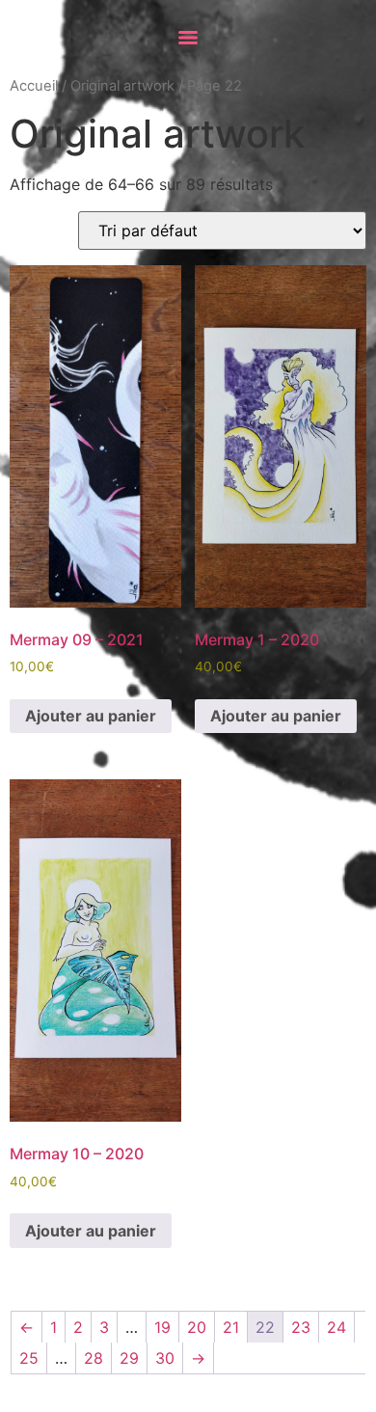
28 (93, 1358)
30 (165, 1358)
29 (129, 1358)
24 (336, 1327)
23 (300, 1327)
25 (29, 1358)
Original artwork (122, 86)
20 (196, 1327)
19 (162, 1327)
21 (231, 1327)
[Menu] (188, 37)
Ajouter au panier (90, 715)
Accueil (34, 86)
